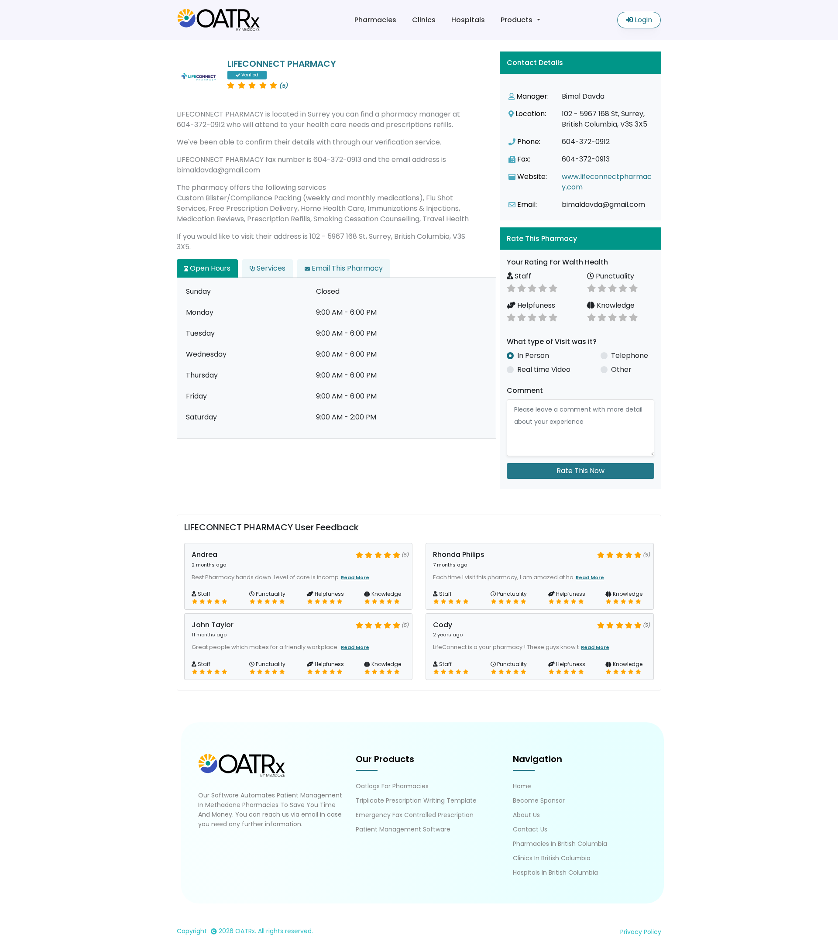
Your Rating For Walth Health (557, 262)
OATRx (245, 931)
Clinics (424, 20)
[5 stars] (553, 287)
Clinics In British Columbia (552, 858)
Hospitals (468, 20)
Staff (522, 276)
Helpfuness (535, 305)
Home (522, 786)
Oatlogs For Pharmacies (392, 786)
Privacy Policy (640, 931)
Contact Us (530, 829)
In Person (533, 355)
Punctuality (614, 276)
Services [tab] (270, 268)
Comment (525, 390)
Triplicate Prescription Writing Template (416, 800)
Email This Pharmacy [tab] (346, 268)
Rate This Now (580, 471)
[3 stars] (532, 287)
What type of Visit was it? (552, 342)
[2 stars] (521, 287)
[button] (580, 238)
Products (516, 20)
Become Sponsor (539, 800)
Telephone (629, 355)
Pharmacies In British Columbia (560, 843)
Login (642, 20)
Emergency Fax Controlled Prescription (415, 815)
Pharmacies (375, 20)
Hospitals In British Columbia (555, 872)
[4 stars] (542, 287)
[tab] (580, 238)
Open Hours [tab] (209, 268)
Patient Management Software (403, 829)
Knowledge (615, 305)
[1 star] (511, 287)
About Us (526, 815)
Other (621, 369)
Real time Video (543, 369)
